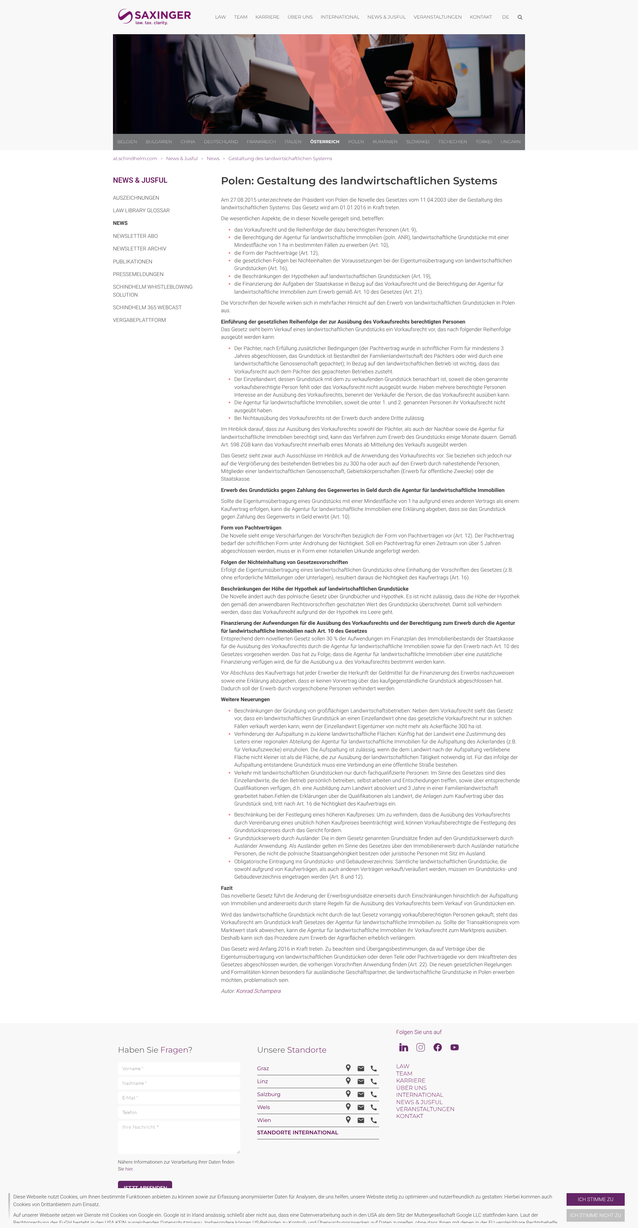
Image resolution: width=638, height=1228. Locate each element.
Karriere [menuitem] (267, 17)
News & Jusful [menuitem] (387, 17)
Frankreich (261, 141)
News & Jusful (140, 180)
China (188, 141)
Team (404, 1074)
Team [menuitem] (241, 17)
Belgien (127, 141)
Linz (262, 1082)
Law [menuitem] (220, 17)
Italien (293, 141)
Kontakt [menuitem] (481, 17)
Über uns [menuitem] (300, 17)
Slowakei (418, 141)
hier (129, 1169)
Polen (356, 141)
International (419, 1095)
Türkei (484, 141)
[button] (564, 1208)
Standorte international (297, 1133)
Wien (264, 1120)
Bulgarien (159, 141)
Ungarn (511, 141)
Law (402, 1066)
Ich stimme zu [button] (595, 1199)
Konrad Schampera (258, 991)
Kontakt (409, 1116)
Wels (263, 1107)
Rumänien (385, 141)
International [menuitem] (340, 17)
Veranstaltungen (425, 1109)
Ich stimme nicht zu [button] (595, 1215)
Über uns (411, 1088)
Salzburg (269, 1094)
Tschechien (452, 141)
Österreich (325, 141)
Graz (263, 1069)
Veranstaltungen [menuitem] (438, 17)
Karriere (410, 1081)
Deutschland (221, 141)
